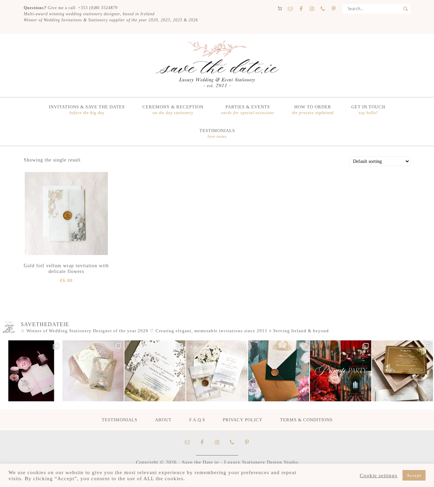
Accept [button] (414, 475)
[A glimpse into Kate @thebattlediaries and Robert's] (31, 370)
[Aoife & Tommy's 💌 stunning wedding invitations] (92, 370)
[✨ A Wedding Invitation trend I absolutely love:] (154, 370)
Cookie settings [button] (378, 475)
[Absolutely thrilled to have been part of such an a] (340, 370)
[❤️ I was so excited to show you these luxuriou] (402, 370)
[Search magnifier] (405, 9)
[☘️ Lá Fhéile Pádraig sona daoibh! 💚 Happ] (278, 370)
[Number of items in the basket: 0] (280, 8)
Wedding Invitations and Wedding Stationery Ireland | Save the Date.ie (217, 64)
